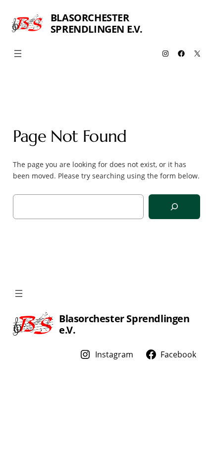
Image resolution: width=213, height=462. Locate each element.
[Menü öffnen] (18, 53)
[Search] (174, 207)
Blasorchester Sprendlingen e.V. (97, 23)
